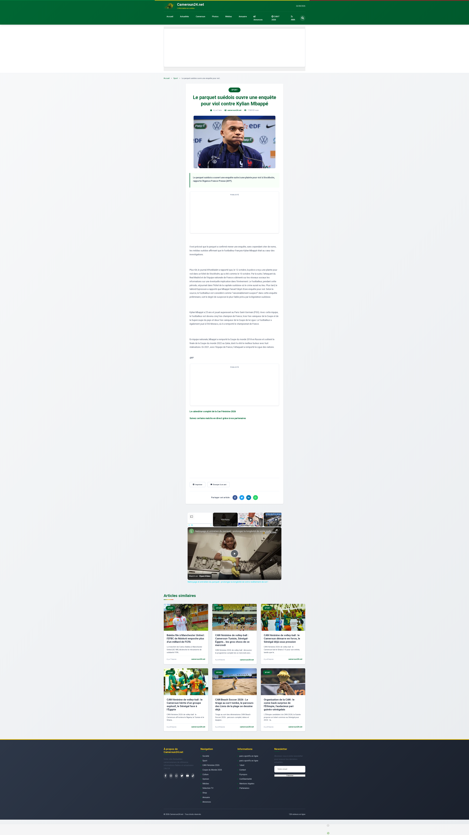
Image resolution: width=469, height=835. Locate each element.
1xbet (241, 765)
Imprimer (198, 484)
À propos (243, 774)
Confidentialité (245, 779)
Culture (205, 774)
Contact (242, 770)
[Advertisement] (234, 48)
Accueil (170, 16)
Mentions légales (246, 783)
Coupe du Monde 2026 (212, 770)
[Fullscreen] (210, 525)
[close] (235, 825)
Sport (175, 78)
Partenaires (244, 788)
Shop (205, 793)
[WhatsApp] (176, 776)
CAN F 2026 (275, 18)
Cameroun (200, 16)
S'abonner (289, 775)
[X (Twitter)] (182, 776)
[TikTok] (193, 776)
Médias (228, 16)
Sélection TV (208, 788)
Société (206, 756)
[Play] (189, 525)
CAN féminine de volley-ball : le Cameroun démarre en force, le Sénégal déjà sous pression (282, 638)
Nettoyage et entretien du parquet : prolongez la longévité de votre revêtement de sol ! (234, 531)
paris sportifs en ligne (248, 756)
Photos (215, 16)
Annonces (258, 20)
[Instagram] (171, 776)
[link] (191, 531)
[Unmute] (192, 525)
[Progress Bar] (200, 523)
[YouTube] (187, 776)
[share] (276, 530)
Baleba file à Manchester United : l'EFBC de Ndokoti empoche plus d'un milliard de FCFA (186, 638)
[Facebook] (165, 776)
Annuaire (243, 16)
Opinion (206, 779)
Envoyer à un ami (219, 484)
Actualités (184, 16)
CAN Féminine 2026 (211, 765)
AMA (293, 20)
